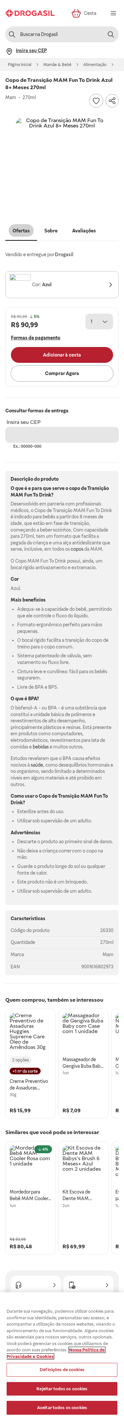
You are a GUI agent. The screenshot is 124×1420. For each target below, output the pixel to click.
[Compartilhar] (112, 100)
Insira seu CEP (24, 422)
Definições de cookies (62, 1369)
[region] (62, 1356)
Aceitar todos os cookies (62, 1407)
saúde (37, 765)
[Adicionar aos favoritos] (96, 100)
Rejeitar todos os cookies (61, 1388)
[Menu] (113, 13)
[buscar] (110, 34)
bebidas (41, 746)
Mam (108, 954)
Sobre (51, 230)
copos (77, 549)
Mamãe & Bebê (57, 64)
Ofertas (21, 230)
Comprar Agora (62, 373)
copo (74, 488)
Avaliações (84, 230)
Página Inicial (19, 64)
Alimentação (94, 64)
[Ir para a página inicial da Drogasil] (30, 13)
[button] (62, 164)
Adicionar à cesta (62, 355)
